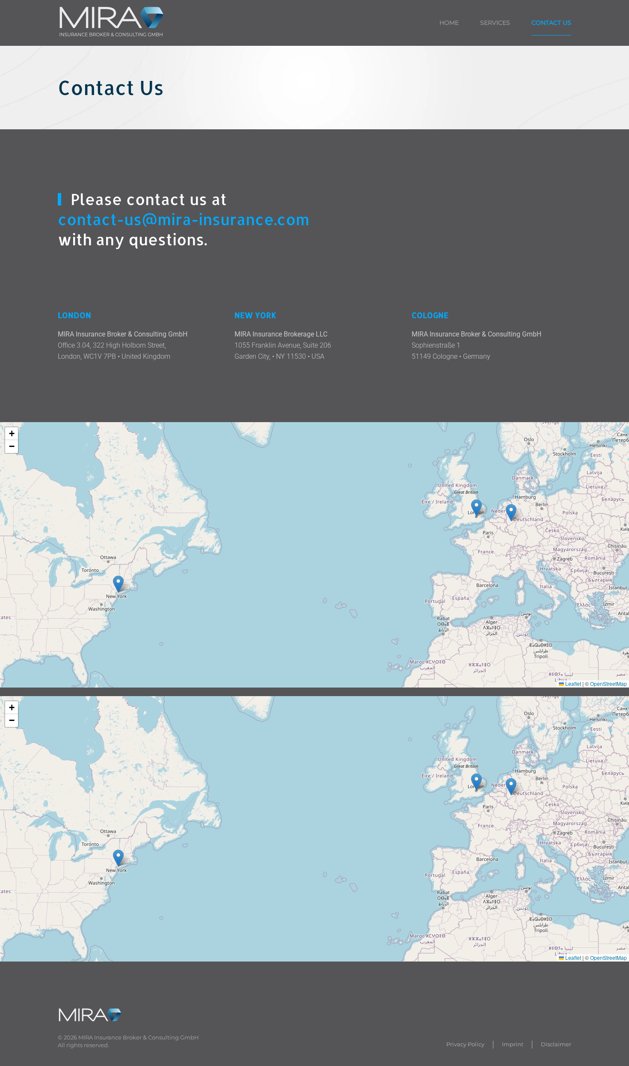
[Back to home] (113, 23)
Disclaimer (556, 1044)
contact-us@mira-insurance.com (183, 219)
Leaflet (572, 683)
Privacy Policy (465, 1044)
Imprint (512, 1044)
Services (495, 23)
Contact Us (551, 23)
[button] (511, 512)
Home (449, 23)
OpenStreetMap (608, 683)
